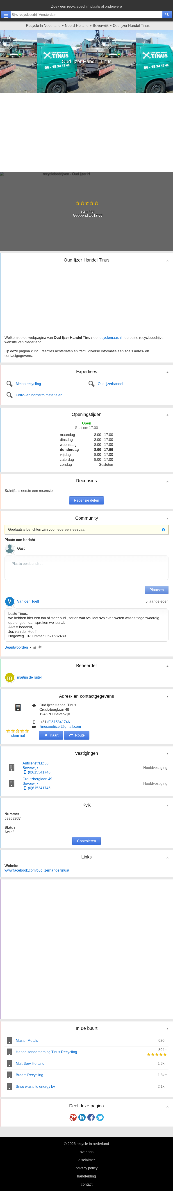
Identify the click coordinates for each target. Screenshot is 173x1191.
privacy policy (87, 1168)
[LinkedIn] (82, 1117)
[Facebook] (91, 1117)
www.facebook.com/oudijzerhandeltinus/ (37, 870)
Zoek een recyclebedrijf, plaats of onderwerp (86, 6)
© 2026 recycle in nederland (86, 1144)
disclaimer (86, 1160)
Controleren (86, 841)
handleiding (86, 1176)
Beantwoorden (16, 647)
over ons (86, 1152)
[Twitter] (100, 1117)
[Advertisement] (86, 132)
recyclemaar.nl (110, 338)
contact (86, 1184)
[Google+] (73, 1117)
